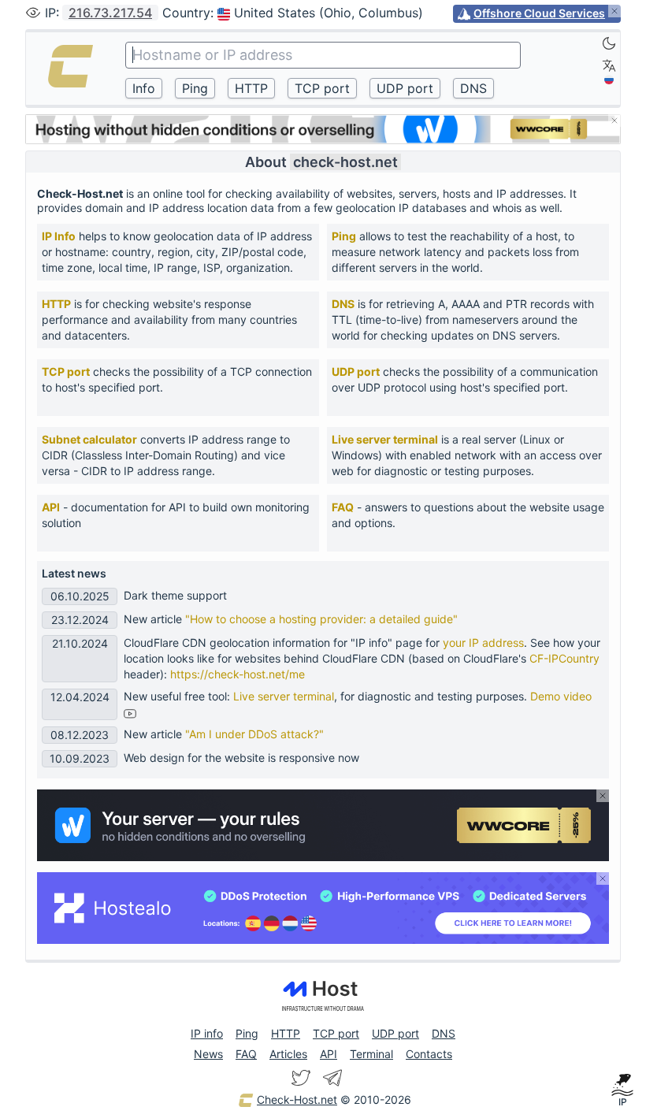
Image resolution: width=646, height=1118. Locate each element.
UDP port (356, 371)
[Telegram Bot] (332, 1077)
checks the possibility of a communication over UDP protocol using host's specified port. (465, 379)
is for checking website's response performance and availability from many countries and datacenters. (169, 319)
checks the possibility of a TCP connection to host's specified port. (177, 379)
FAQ (343, 507)
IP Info (59, 236)
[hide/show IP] (33, 12)
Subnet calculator (89, 439)
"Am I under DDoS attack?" (254, 734)
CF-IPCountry (564, 658)
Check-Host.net (297, 1099)
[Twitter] (300, 1077)
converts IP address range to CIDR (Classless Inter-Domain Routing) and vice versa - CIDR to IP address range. (166, 455)
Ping (344, 236)
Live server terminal (385, 439)
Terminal (371, 1053)
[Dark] (609, 43)
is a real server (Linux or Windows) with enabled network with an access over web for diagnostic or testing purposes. (467, 455)
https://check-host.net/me (237, 674)
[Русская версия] (609, 79)
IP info (207, 1033)
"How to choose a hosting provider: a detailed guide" (321, 619)
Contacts (429, 1053)
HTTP (56, 303)
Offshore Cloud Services (539, 13)
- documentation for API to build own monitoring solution (176, 514)
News (208, 1053)
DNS (343, 303)
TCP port (66, 371)
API (51, 507)
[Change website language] (609, 65)
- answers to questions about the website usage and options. (468, 514)
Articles (288, 1053)
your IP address (483, 642)
